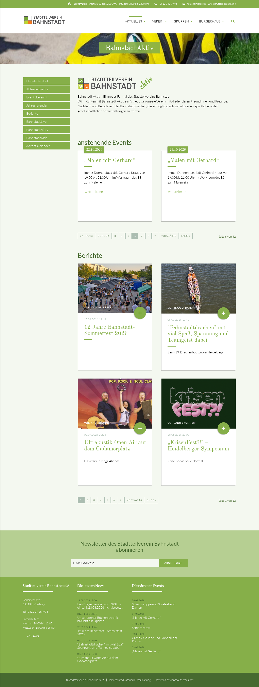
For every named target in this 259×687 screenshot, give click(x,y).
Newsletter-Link (37, 81)
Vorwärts (168, 235)
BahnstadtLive (36, 121)
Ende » (185, 235)
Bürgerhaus (212, 21)
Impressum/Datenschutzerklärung (212, 3)
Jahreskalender (37, 105)
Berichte (32, 113)
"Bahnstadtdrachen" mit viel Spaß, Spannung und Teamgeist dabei (198, 334)
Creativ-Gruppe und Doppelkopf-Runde (155, 639)
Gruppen (183, 21)
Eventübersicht (37, 97)
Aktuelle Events (37, 89)
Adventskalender (38, 146)
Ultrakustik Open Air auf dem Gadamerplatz (97, 659)
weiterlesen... (95, 192)
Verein (160, 21)
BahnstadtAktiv (37, 130)
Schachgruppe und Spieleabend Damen (153, 606)
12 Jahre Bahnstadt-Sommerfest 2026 (99, 632)
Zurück (103, 235)
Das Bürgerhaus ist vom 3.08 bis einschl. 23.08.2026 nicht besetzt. (100, 606)
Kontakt (191, 3)
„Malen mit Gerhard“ (110, 160)
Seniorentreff (141, 627)
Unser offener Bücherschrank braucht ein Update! (97, 619)
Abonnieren (174, 562)
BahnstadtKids (36, 138)
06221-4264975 (168, 3)
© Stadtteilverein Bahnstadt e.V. (85, 680)
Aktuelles (135, 21)
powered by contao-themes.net (174, 680)
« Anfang (86, 235)
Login (233, 3)
